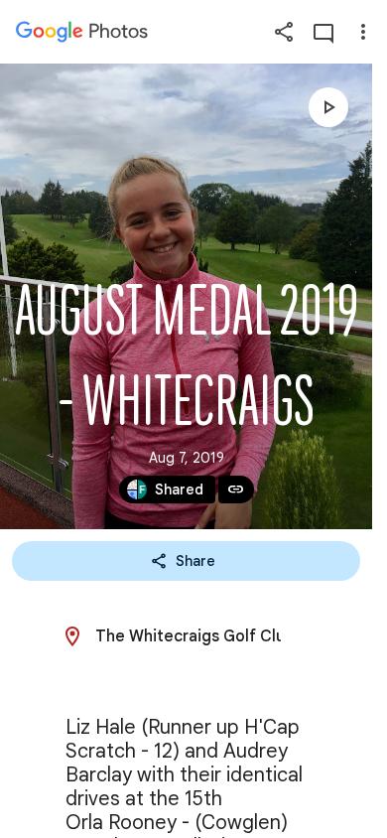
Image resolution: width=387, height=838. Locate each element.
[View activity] (323, 32)
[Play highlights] (328, 107)
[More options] (363, 32)
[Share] (284, 32)
